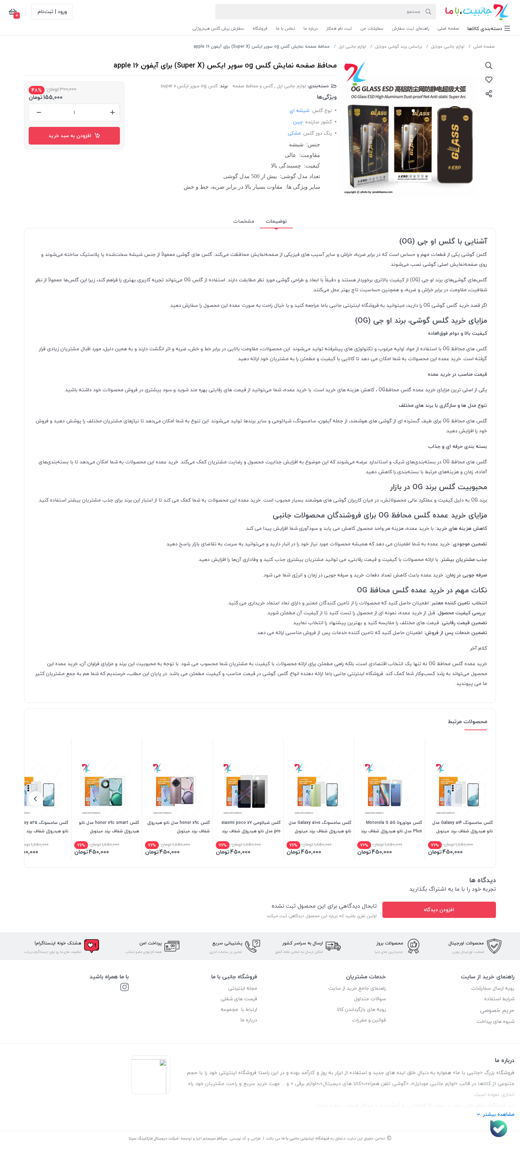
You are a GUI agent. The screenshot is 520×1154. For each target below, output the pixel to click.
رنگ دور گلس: (317, 133)
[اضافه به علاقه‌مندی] (489, 79)
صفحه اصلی (484, 46)
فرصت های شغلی (239, 998)
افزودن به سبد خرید (71, 135)
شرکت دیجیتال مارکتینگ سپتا (154, 1138)
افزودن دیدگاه (439, 909)
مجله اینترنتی (242, 988)
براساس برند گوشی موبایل (398, 46)
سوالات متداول (370, 998)
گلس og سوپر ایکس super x (189, 86)
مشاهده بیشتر (498, 1114)
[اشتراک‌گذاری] (489, 94)
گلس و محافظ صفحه (252, 86)
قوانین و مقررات (369, 1019)
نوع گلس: (321, 110)
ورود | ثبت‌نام (52, 11)
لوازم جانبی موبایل (447, 46)
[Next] (36, 799)
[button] (488, 28)
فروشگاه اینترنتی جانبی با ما (305, 1138)
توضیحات (276, 221)
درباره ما (248, 1019)
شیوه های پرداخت (495, 1021)
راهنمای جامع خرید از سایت (357, 988)
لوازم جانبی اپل (352, 46)
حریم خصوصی (497, 1010)
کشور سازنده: (318, 121)
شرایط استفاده (498, 998)
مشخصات (243, 221)
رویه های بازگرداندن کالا (361, 1009)
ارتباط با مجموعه (239, 1009)
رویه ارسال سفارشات (492, 988)
